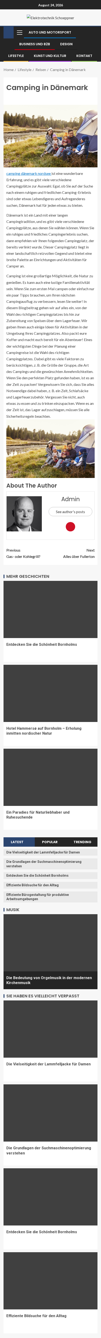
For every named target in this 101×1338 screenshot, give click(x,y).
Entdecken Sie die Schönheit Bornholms (41, 644)
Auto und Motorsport (50, 32)
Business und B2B (34, 44)
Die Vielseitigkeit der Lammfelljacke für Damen (43, 852)
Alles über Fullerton (79, 553)
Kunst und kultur (50, 55)
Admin (70, 499)
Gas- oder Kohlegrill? (23, 553)
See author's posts (70, 511)
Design (66, 44)
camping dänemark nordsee (28, 173)
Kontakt (84, 55)
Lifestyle (16, 55)
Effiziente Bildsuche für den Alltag (32, 885)
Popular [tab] (50, 842)
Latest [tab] (17, 842)
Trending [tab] (82, 842)
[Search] (93, 32)
